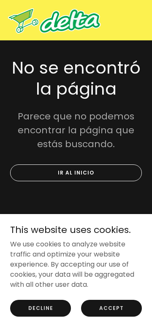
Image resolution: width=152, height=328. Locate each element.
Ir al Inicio (76, 172)
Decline (40, 307)
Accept (111, 307)
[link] (54, 20)
